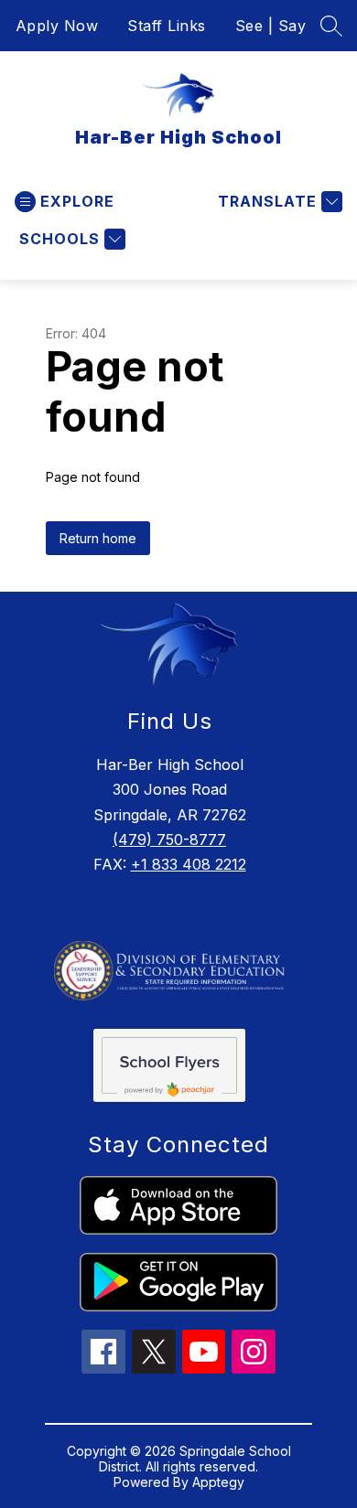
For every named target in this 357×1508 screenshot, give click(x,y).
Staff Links (166, 25)
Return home (98, 538)
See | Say (271, 25)
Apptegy (218, 1482)
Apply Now (57, 25)
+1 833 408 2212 (188, 864)
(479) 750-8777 (169, 839)
